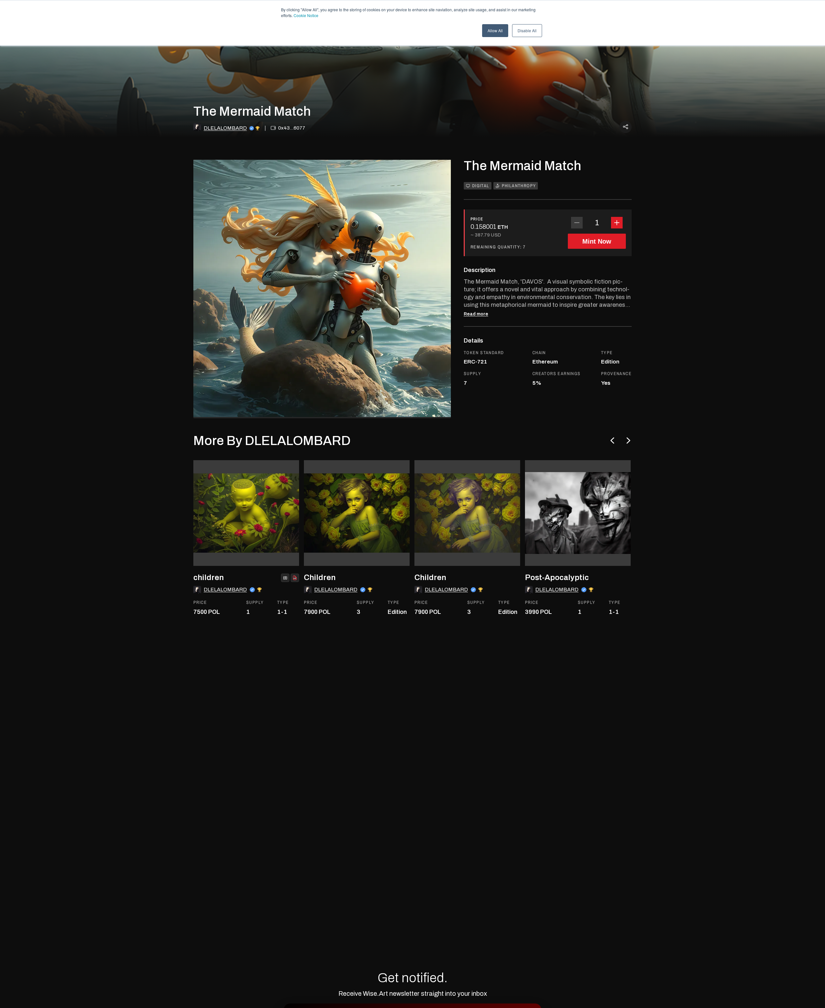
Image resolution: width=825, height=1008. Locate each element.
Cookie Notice (306, 15)
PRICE (477, 219)
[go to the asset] (246, 513)
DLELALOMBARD (225, 128)
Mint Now (596, 241)
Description (479, 270)
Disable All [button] (527, 30)
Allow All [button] (495, 30)
